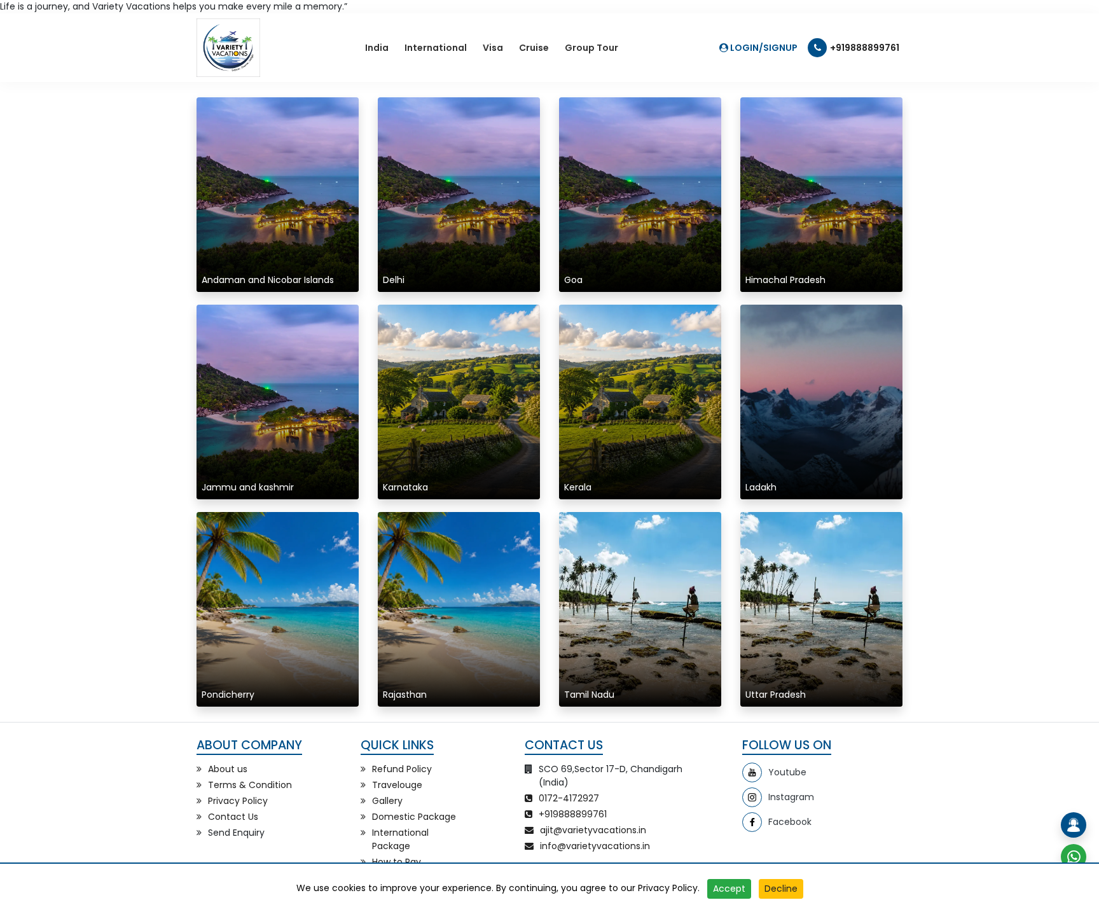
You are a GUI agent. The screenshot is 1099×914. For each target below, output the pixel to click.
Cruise (534, 47)
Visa (493, 47)
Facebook (790, 821)
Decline (781, 888)
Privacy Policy (668, 888)
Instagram (791, 797)
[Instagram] (752, 797)
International (435, 47)
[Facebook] (752, 822)
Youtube (787, 772)
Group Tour (591, 47)
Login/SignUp (763, 47)
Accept (729, 888)
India (377, 47)
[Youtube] (752, 772)
